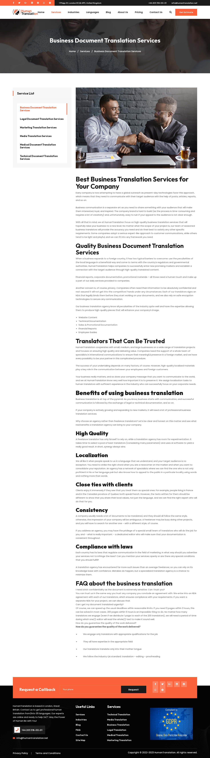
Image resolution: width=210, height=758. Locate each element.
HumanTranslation (165, 752)
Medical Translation (117, 735)
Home (41, 12)
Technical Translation (118, 714)
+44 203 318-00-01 (158, 3)
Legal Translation (116, 730)
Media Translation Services (36, 136)
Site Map (80, 740)
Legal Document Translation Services (42, 118)
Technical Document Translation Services (39, 157)
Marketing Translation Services (38, 127)
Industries (73, 12)
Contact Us (156, 12)
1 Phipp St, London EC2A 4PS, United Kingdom (80, 3)
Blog (108, 12)
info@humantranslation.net (184, 3)
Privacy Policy (20, 753)
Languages (92, 12)
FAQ (78, 730)
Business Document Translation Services (38, 109)
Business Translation (118, 725)
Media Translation (117, 719)
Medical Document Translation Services (38, 146)
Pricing (139, 12)
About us (123, 12)
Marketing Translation (119, 740)
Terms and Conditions (48, 753)
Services (56, 12)
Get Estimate (186, 12)
